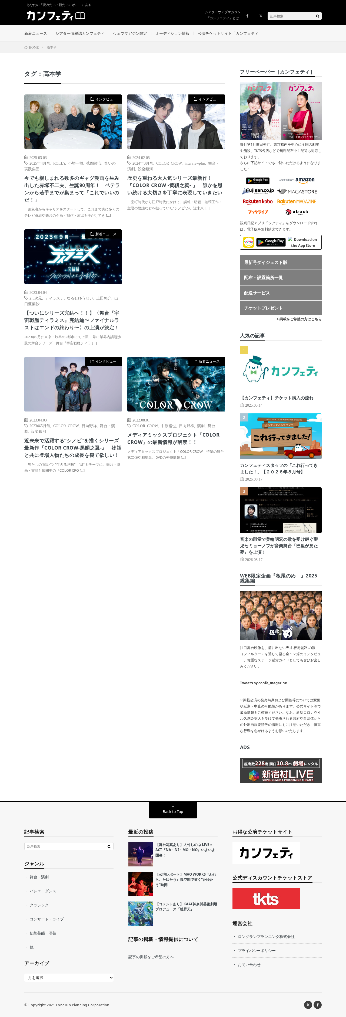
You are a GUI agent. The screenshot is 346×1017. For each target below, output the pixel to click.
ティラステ (54, 298)
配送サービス (257, 293)
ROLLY (59, 163)
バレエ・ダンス (43, 890)
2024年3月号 (142, 163)
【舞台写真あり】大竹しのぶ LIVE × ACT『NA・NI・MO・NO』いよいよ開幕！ (185, 850)
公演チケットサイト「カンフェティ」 (230, 33)
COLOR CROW (169, 163)
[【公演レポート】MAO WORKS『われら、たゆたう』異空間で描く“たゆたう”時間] (140, 884)
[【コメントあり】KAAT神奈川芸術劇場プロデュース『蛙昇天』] (140, 914)
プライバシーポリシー (257, 950)
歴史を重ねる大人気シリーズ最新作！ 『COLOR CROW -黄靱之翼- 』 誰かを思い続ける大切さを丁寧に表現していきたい (175, 185)
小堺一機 (75, 163)
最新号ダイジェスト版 (265, 262)
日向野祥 (89, 425)
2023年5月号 (39, 425)
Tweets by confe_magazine (263, 683)
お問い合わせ (249, 964)
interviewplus (195, 163)
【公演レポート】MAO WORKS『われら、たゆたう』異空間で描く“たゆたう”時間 (185, 879)
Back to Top (173, 811)
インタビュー (106, 99)
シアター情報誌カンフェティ (80, 33)
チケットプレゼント (263, 308)
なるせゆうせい (80, 298)
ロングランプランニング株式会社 (266, 936)
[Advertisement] (176, 284)
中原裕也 (168, 425)
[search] (318, 16)
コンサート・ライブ (47, 918)
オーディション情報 (172, 33)
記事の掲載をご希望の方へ (151, 956)
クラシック (39, 904)
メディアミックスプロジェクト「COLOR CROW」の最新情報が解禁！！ (173, 438)
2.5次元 (35, 298)
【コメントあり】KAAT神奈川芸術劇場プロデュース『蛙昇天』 (186, 907)
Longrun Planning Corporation (82, 1004)
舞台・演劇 (39, 876)
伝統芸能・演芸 (43, 933)
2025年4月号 (39, 163)
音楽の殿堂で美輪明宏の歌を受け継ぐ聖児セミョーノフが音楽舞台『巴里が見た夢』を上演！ (279, 545)
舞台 (211, 425)
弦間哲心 (93, 163)
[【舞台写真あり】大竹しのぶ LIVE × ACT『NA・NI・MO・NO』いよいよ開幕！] (140, 854)
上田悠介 (103, 298)
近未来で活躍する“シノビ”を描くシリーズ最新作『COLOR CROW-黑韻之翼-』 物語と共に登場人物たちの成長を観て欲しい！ (73, 447)
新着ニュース (35, 33)
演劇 (201, 425)
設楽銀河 (145, 169)
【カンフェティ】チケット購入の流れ (277, 398)
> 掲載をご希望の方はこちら (299, 319)
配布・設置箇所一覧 (263, 277)
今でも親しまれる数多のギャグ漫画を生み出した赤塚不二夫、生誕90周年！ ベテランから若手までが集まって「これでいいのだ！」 (72, 189)
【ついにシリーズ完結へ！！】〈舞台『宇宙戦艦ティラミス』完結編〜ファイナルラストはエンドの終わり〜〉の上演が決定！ (71, 320)
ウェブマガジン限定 (130, 33)
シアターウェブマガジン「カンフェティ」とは (223, 15)
